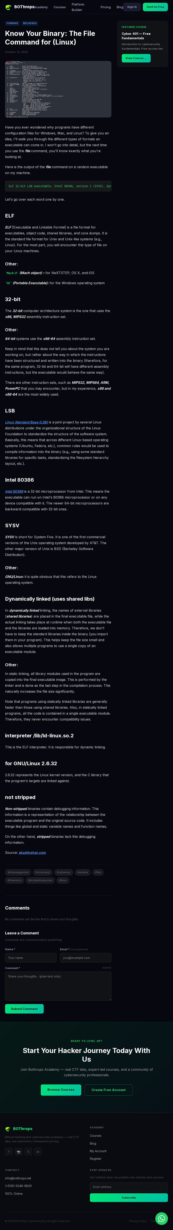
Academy (41, 7)
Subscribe (129, 1197)
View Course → (136, 58)
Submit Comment (24, 1009)
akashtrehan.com (32, 852)
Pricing (106, 7)
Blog (120, 7)
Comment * (58, 968)
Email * (74, 949)
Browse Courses (60, 1090)
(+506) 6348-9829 (18, 1186)
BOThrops (24, 6)
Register (95, 1158)
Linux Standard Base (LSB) (26, 422)
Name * (10, 949)
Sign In (132, 6)
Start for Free (155, 6)
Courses (60, 7)
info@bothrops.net (18, 1178)
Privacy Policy (138, 1221)
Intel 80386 (14, 491)
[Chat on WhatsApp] (161, 1218)
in (38, 1151)
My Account (98, 1151)
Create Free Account (109, 1090)
